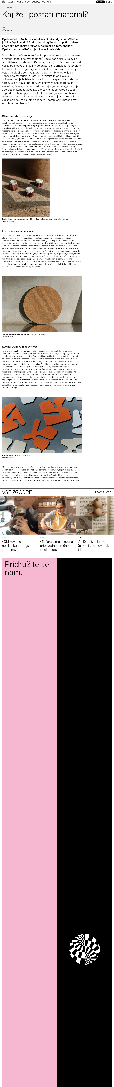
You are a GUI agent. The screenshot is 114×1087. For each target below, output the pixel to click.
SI (107, 2)
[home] (3, 1)
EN (110, 2)
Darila (100, 2)
